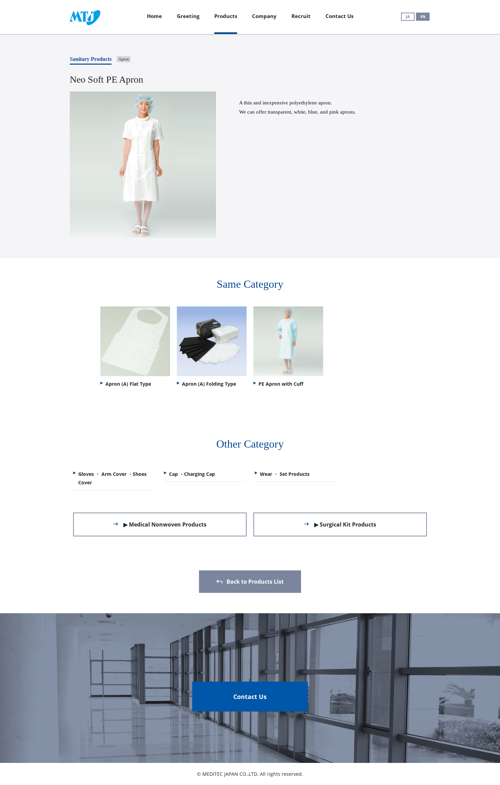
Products (225, 16)
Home (154, 16)
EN (423, 16)
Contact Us (339, 16)
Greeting (188, 16)
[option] (135, 348)
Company (264, 16)
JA (408, 16)
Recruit (301, 16)
